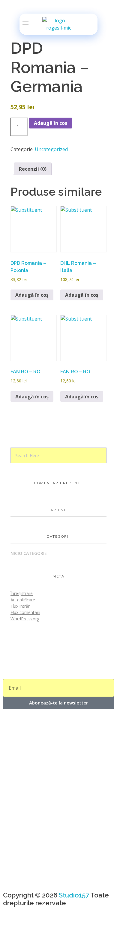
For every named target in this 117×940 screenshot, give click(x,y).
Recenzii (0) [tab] (32, 169)
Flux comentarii (25, 612)
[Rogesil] (58, 24)
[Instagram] (26, 927)
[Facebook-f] (10, 927)
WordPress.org (24, 619)
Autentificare (22, 600)
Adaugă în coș (50, 123)
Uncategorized (51, 149)
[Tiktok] (42, 927)
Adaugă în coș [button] (32, 295)
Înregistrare (21, 593)
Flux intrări (20, 606)
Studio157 (74, 895)
